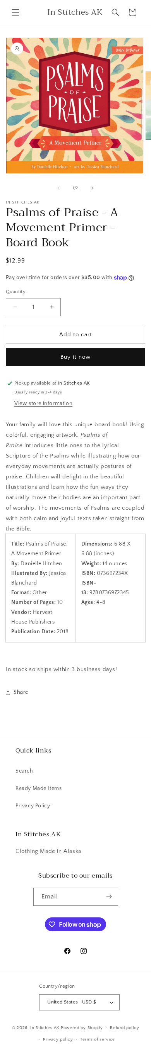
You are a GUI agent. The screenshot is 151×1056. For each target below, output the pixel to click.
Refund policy (124, 1027)
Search (24, 771)
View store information (43, 403)
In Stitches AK (45, 1027)
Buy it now (75, 357)
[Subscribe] (109, 897)
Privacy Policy (32, 806)
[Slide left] (58, 188)
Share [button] (21, 692)
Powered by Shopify (82, 1027)
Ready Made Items (38, 788)
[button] (15, 12)
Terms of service (97, 1039)
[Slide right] (92, 188)
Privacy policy (58, 1039)
